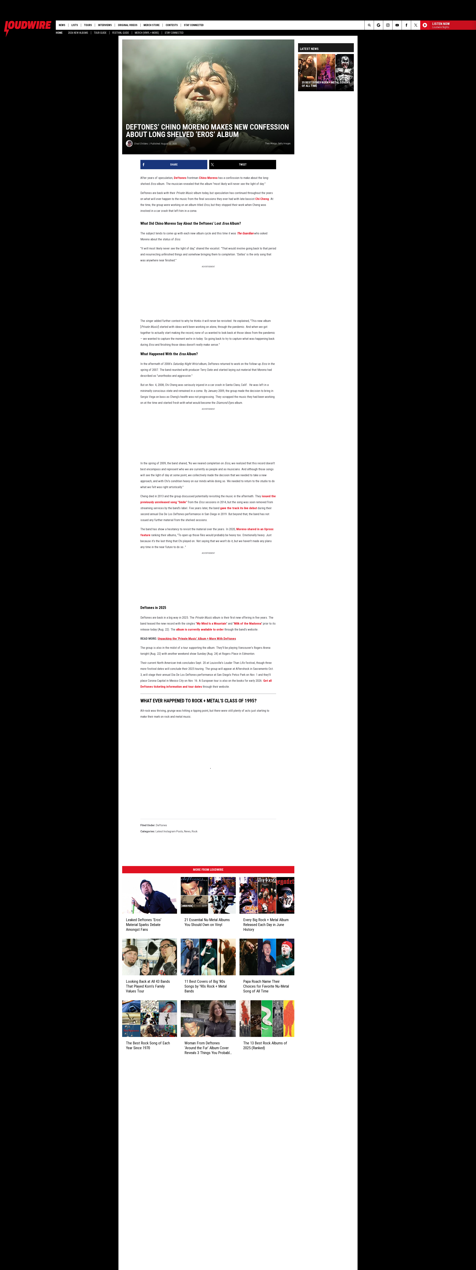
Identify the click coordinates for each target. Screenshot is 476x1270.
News (62, 25)
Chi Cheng (262, 199)
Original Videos (127, 25)
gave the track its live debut (238, 508)
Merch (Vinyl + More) (147, 32)
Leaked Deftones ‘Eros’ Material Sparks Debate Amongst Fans (143, 925)
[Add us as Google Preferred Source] (378, 25)
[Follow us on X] (415, 25)
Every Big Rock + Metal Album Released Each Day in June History (266, 925)
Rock (194, 831)
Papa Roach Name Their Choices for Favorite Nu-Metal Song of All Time (266, 986)
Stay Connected (174, 32)
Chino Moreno (208, 178)
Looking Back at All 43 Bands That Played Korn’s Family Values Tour (148, 986)
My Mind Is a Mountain (211, 623)
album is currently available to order (200, 629)
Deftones (180, 178)
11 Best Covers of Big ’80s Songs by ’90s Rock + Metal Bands (205, 986)
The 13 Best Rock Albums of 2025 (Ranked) (265, 1045)
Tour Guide (100, 32)
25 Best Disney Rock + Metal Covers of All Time (326, 84)
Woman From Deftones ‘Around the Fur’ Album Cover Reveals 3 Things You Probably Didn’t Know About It (207, 1048)
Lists (74, 25)
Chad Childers (141, 143)
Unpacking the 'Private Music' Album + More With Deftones (197, 638)
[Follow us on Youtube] (397, 25)
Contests (172, 25)
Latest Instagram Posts (169, 831)
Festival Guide (120, 32)
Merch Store (152, 25)
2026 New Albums (78, 32)
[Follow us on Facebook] (406, 25)
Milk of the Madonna (247, 623)
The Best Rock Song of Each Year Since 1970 (148, 1045)
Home (59, 32)
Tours (88, 25)
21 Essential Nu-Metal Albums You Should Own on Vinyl (207, 922)
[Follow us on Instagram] (387, 25)
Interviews (105, 25)
